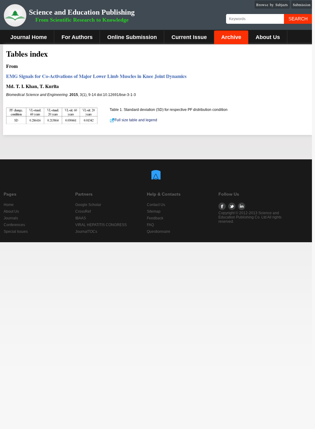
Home (9, 205)
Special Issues (16, 231)
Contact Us (156, 205)
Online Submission (132, 37)
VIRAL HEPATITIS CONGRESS (101, 225)
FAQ (150, 225)
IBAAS (80, 218)
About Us (268, 37)
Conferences (14, 225)
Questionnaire (158, 231)
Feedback (155, 218)
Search (298, 18)
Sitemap (154, 211)
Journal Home (28, 37)
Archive (231, 37)
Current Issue (189, 37)
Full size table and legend (136, 120)
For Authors (77, 37)
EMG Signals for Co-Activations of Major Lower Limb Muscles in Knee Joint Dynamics (96, 76)
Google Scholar (88, 205)
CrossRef (83, 211)
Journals (11, 218)
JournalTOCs (86, 231)
